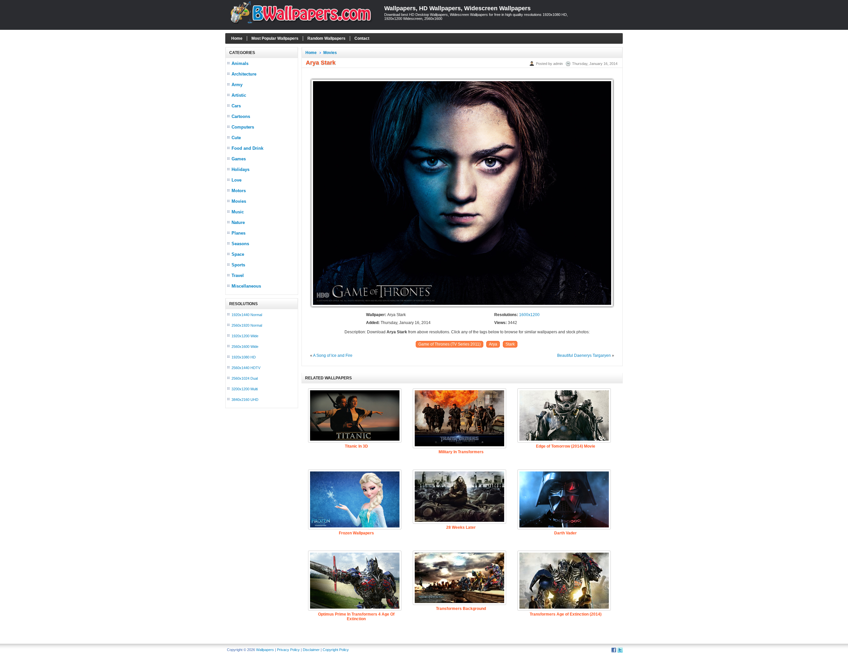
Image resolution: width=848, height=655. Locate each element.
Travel (238, 275)
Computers (243, 127)
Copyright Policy (336, 650)
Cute (236, 137)
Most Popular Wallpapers (274, 38)
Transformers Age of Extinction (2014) (566, 614)
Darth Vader (565, 533)
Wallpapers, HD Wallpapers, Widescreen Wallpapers (457, 8)
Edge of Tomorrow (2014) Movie (565, 446)
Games (239, 158)
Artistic (239, 95)
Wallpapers (265, 650)
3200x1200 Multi (245, 389)
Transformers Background (461, 608)
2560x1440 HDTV (246, 368)
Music (238, 211)
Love (236, 180)
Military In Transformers (461, 452)
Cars (236, 105)
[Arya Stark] (462, 306)
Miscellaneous (246, 286)
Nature (238, 222)
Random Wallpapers (326, 38)
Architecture (244, 74)
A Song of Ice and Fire (332, 355)
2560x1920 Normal (247, 325)
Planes (238, 233)
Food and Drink (247, 148)
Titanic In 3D (356, 446)
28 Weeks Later (461, 527)
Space (238, 254)
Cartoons (241, 116)
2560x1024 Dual (245, 378)
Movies (239, 201)
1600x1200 (529, 314)
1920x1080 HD (244, 357)
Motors (239, 190)
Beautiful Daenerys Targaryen (584, 355)
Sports (238, 264)
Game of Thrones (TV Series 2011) (449, 344)
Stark (510, 344)
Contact (361, 38)
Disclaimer (311, 650)
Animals (240, 63)
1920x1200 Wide (245, 336)
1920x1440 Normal (247, 315)
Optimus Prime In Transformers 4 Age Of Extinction (356, 616)
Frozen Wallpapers (356, 533)
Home (236, 38)
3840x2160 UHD (245, 400)
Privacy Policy (288, 650)
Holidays (240, 169)
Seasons (240, 243)
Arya (493, 344)
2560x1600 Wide (245, 347)
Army (237, 84)
